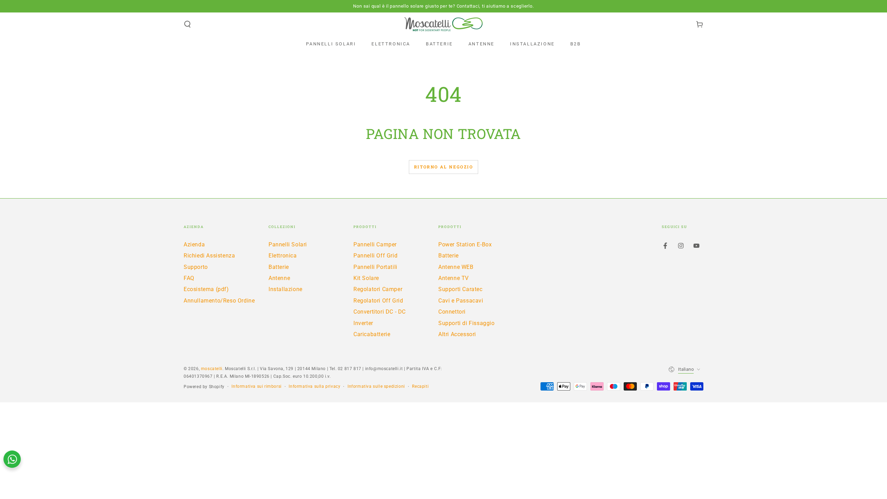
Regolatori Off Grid (378, 300)
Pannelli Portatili (375, 267)
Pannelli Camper (375, 244)
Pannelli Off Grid (375, 255)
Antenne (279, 278)
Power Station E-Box (465, 244)
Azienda (194, 244)
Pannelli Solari (288, 244)
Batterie (279, 267)
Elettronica (283, 255)
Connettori (452, 311)
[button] (187, 24)
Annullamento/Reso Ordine (219, 300)
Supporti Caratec (460, 289)
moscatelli (211, 368)
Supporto (196, 267)
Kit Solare (366, 278)
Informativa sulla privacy (314, 386)
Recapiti (420, 386)
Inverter (363, 323)
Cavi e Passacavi (460, 300)
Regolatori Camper (377, 289)
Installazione (285, 289)
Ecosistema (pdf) (206, 289)
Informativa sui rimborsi (256, 386)
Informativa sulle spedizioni (376, 386)
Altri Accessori (457, 334)
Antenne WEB (456, 267)
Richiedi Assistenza (209, 255)
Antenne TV (453, 278)
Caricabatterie (371, 334)
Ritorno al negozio (443, 166)
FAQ (189, 278)
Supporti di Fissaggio (466, 323)
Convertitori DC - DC (379, 311)
